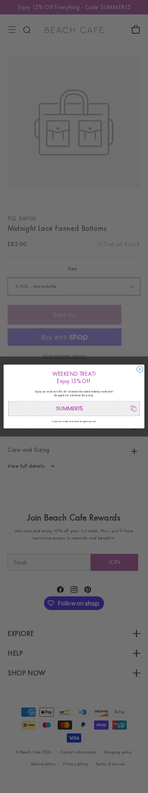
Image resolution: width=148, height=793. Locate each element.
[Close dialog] (140, 369)
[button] (74, 408)
